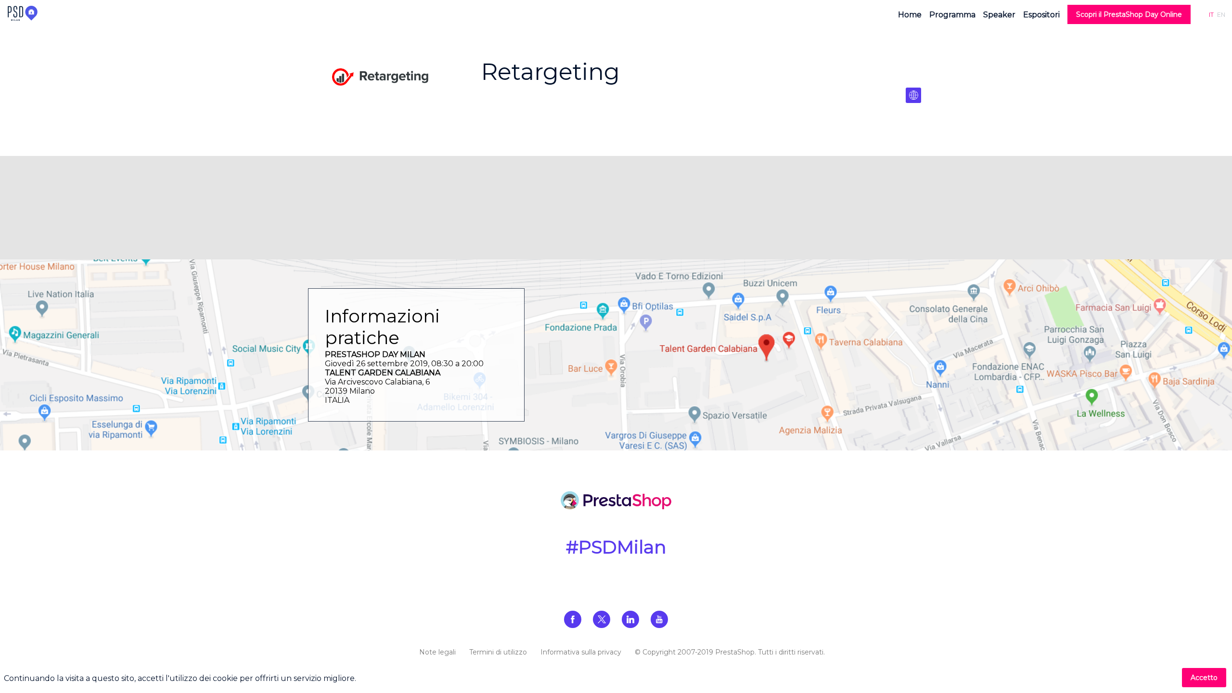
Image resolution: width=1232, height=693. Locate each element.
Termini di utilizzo (498, 652)
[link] (910, 14)
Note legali (437, 652)
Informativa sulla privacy (580, 652)
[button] (1129, 14)
